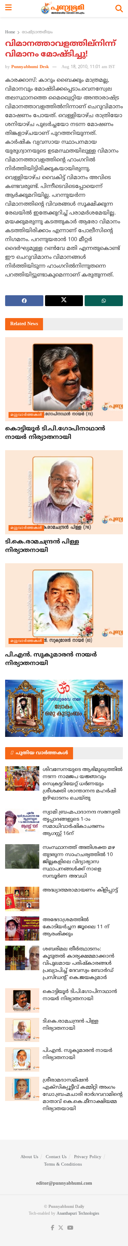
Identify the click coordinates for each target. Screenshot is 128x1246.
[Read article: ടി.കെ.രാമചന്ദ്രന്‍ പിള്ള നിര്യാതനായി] (64, 492)
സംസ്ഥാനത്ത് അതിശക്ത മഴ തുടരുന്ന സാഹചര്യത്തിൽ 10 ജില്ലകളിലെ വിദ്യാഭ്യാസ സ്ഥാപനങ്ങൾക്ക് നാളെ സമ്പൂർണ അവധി (79, 862)
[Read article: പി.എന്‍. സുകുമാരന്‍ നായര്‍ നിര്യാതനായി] (64, 605)
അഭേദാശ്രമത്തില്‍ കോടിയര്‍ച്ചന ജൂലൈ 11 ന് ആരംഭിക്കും (76, 927)
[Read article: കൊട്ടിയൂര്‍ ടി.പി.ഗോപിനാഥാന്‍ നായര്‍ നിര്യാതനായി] (64, 379)
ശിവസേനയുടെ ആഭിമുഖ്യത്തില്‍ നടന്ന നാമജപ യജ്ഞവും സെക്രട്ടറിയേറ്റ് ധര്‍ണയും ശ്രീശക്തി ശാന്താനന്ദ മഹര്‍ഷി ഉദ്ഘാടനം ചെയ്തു (83, 784)
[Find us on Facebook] (52, 1228)
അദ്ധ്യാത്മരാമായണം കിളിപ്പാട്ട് (80, 890)
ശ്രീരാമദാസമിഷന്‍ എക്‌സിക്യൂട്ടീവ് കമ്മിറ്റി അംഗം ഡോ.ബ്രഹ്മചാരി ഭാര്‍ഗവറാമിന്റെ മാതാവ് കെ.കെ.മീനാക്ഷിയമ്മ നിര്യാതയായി (83, 1094)
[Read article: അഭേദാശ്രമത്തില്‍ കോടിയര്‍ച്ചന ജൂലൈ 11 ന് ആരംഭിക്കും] (22, 928)
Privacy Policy (87, 1157)
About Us (29, 1157)
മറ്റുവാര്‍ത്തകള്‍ (26, 414)
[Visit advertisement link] (64, 708)
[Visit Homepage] (63, 8)
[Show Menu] (8, 8)
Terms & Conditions (63, 1164)
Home (10, 32)
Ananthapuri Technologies (78, 1213)
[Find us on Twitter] (60, 1228)
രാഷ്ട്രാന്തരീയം (37, 32)
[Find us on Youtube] (70, 1228)
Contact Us (56, 1157)
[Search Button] (119, 8)
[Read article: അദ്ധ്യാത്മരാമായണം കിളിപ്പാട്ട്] (22, 899)
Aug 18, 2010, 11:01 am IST (88, 67)
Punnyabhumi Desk (30, 67)
